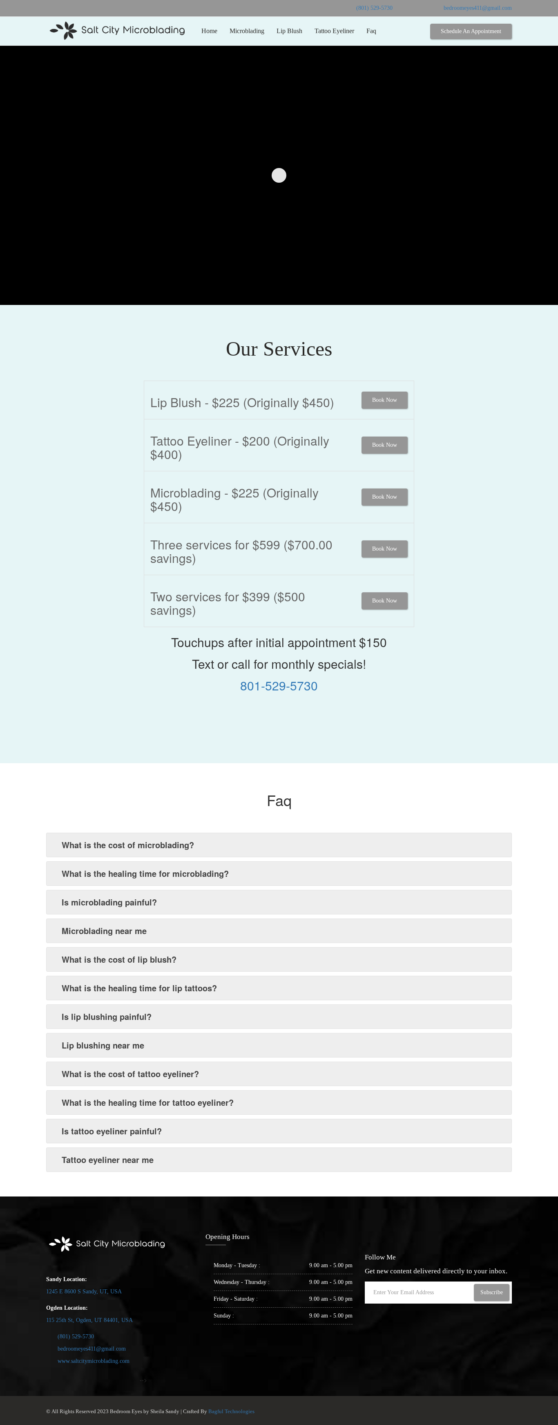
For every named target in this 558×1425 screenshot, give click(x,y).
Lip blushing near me (103, 1045)
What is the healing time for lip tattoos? (139, 988)
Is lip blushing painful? (107, 1016)
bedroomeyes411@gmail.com (478, 8)
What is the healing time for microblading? (145, 873)
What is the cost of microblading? (128, 845)
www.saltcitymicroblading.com (93, 1361)
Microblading (247, 30)
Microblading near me (104, 931)
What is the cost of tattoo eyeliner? (130, 1074)
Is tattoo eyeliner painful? (112, 1131)
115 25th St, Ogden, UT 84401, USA (89, 1320)
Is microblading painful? (109, 902)
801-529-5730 (279, 685)
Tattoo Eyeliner (334, 30)
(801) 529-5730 (374, 8)
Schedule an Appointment (471, 31)
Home (209, 30)
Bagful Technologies (231, 1411)
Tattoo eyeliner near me (108, 1159)
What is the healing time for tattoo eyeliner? (148, 1102)
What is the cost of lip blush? (119, 959)
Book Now (384, 400)
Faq (371, 30)
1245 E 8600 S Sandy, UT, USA (84, 1291)
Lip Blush (289, 30)
